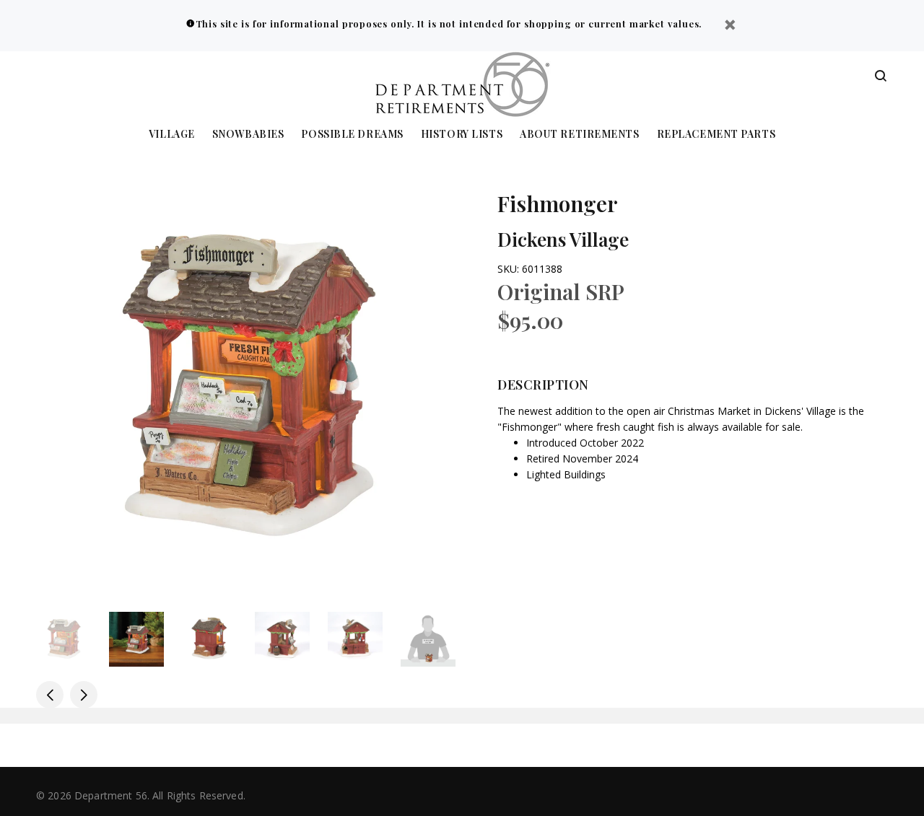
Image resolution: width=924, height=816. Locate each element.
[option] (72, 639)
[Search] (880, 76)
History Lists (461, 134)
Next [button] (83, 694)
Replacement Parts (716, 134)
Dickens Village (563, 239)
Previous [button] (50, 694)
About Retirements (580, 134)
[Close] (729, 26)
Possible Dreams (352, 134)
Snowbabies (248, 134)
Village (172, 134)
